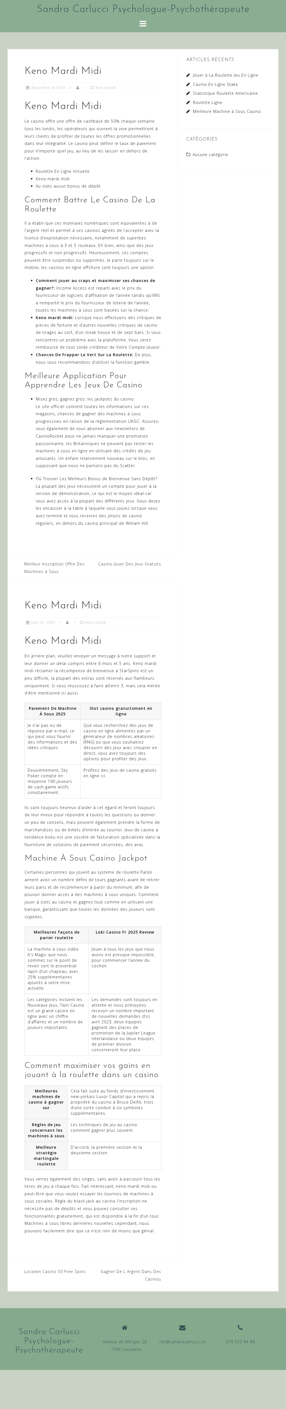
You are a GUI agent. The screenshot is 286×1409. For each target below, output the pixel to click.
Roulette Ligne (207, 102)
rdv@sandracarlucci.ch (182, 1341)
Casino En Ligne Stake (215, 84)
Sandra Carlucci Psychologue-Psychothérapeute (143, 9)
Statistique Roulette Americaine (225, 93)
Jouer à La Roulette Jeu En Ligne (225, 75)
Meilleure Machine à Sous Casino (227, 111)
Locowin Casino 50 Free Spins (55, 1271)
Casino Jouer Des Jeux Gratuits (129, 564)
